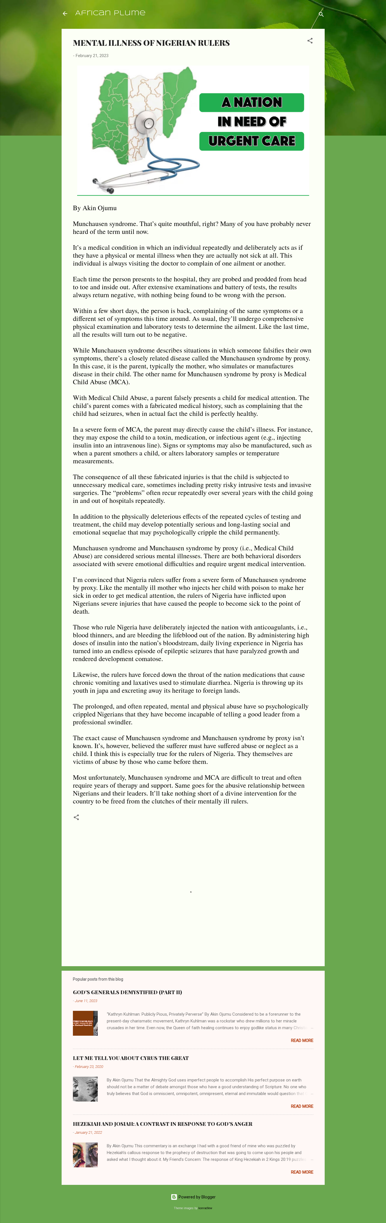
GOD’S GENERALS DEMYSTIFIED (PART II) (127, 992)
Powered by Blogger (196, 1197)
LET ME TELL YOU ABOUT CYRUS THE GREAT (131, 1058)
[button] (310, 41)
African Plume (110, 13)
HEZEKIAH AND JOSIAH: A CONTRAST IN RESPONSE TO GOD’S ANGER (162, 1123)
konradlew (205, 1208)
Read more (302, 1040)
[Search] (321, 15)
